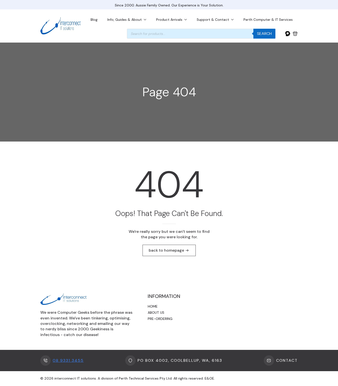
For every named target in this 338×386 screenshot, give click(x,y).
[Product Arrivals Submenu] (187, 19)
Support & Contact (213, 19)
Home (153, 306)
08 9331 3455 (68, 360)
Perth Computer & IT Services (268, 19)
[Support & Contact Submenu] (234, 19)
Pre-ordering (160, 318)
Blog (94, 19)
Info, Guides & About (124, 19)
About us (156, 312)
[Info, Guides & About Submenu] (146, 19)
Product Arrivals (169, 19)
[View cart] (295, 33)
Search (264, 33)
